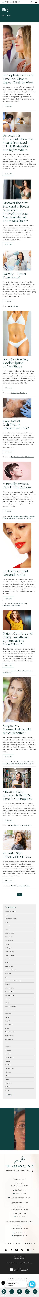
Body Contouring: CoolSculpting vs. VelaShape (15, 363)
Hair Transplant (9, 991)
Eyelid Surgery (9, 958)
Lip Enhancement (10, 1010)
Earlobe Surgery (9, 951)
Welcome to (19, 1129)
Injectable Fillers (9, 995)
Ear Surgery (8, 947)
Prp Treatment (9, 1039)
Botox (6, 922)
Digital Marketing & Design (21, 1269)
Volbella (7, 1075)
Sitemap (30, 1263)
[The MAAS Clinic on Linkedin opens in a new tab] (27, 1249)
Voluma (7, 1079)
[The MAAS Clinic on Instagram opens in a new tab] (6, 1249)
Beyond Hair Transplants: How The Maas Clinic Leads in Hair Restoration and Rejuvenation (18, 143)
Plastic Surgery (9, 1035)
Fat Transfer (8, 973)
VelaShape (8, 1072)
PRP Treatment (29, 457)
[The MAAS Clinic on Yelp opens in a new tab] (33, 1249)
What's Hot (8, 1086)
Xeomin (7, 1090)
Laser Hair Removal (10, 1006)
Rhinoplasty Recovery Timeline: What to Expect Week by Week (18, 79)
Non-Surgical (9, 1024)
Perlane (7, 1028)
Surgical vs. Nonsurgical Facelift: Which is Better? (17, 729)
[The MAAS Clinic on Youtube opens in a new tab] (16, 1249)
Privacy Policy (22, 1263)
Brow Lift (7, 926)
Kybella (7, 1002)
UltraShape (8, 1064)
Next (19, 895)
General (7, 984)
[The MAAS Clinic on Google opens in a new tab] (22, 1249)
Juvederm (7, 999)
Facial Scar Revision (10, 969)
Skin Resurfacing (9, 1057)
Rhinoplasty (8, 1050)
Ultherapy (7, 1061)
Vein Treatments (9, 1068)
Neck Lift (7, 1021)
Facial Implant (9, 966)
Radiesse (7, 1042)
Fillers (6, 977)
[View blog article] (17, 48)
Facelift (7, 962)
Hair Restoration (9, 988)
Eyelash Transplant (10, 955)
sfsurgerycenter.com (20, 1236)
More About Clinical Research (21, 1198)
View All (9, 1095)
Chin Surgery (8, 936)
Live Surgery (8, 1013)
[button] (3, 1283)
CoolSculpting (9, 940)
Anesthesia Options (10, 911)
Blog (8, 15)
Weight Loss (8, 1083)
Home (3, 15)
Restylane (7, 1046)
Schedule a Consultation (19, 1146)
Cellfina (7, 929)
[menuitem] (6, 1249)
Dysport (7, 944)
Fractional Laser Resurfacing (13, 980)
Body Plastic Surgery (10, 918)
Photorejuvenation (10, 1032)
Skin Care (7, 1053)
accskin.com (21, 1217)
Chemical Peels (9, 933)
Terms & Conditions (12, 1263)
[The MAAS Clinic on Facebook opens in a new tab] (11, 1249)
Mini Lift (7, 1017)
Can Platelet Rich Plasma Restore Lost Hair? (16, 425)
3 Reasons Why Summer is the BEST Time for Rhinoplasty (18, 795)
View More (8, 106)
